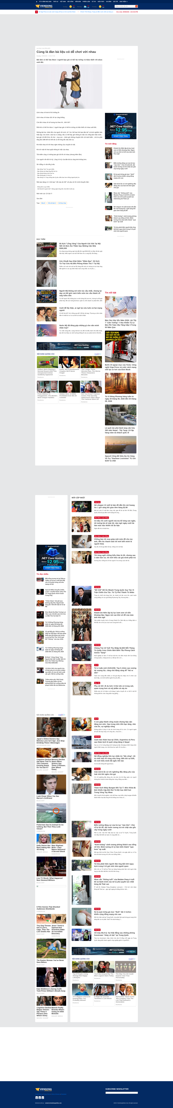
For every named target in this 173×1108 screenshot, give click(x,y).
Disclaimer (63, 1094)
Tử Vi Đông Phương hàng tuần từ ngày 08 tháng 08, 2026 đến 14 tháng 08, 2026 (54, 624)
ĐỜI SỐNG (70, 1)
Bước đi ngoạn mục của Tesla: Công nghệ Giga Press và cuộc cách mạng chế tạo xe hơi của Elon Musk (120, 367)
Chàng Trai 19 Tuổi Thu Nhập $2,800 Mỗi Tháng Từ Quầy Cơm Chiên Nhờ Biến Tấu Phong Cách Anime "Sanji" (114, 650)
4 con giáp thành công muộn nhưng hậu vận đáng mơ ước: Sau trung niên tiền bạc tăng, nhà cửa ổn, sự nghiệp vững (115, 724)
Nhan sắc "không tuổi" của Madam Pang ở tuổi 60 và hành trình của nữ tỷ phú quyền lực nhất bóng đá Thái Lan (114, 881)
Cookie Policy (38, 1094)
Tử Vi (96, 665)
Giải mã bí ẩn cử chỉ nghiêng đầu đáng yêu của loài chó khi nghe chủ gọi (125, 185)
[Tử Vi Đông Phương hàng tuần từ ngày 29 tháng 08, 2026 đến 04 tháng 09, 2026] (120, 383)
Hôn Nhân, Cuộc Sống (101, 517)
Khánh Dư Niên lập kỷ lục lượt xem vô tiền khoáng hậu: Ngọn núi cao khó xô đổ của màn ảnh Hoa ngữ (114, 615)
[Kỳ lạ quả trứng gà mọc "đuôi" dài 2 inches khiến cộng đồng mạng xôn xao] (108, 176)
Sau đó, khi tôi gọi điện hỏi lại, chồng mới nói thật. (108, 547)
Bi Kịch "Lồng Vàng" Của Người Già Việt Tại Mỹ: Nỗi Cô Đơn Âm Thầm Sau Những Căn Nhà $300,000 (80, 246)
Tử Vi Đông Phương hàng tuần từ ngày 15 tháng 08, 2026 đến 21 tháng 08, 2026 (54, 649)
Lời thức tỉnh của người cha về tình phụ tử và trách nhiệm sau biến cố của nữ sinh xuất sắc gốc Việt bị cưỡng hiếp (73, 12)
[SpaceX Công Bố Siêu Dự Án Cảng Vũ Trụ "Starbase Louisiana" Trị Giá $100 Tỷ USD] (120, 444)
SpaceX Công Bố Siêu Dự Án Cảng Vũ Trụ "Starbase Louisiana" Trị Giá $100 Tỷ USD (120, 458)
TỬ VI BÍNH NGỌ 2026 (45, 1)
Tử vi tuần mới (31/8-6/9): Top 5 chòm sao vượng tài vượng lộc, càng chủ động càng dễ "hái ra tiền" (115, 670)
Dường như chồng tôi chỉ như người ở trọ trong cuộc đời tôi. (111, 560)
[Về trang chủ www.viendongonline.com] (43, 6)
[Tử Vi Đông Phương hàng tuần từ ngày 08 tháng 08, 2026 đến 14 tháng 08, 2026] (40, 624)
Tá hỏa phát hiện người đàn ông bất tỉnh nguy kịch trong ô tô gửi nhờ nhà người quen (125, 229)
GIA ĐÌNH (108, 1)
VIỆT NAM (63, 1)
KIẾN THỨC (101, 1)
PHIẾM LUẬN (86, 1)
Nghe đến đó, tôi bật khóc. (101, 528)
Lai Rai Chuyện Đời (43, 48)
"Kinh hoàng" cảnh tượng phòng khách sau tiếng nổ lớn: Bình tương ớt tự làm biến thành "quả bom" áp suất (115, 847)
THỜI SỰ (55, 1)
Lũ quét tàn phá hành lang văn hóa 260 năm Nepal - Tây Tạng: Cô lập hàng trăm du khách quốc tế (120, 430)
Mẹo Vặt (97, 683)
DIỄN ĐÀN (78, 1)
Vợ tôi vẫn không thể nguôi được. (104, 763)
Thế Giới (97, 502)
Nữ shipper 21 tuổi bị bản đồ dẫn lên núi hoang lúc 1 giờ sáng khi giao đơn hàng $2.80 (125, 208)
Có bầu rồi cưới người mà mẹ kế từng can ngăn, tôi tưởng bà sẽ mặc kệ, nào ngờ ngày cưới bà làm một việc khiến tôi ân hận (115, 523)
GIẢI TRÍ (115, 1)
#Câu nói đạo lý (52, 203)
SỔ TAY (94, 1)
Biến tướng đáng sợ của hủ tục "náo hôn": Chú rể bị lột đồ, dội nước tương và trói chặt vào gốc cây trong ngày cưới (115, 827)
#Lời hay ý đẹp (62, 203)
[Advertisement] (86, 30)
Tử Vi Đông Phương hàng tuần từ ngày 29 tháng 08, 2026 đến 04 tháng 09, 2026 (120, 398)
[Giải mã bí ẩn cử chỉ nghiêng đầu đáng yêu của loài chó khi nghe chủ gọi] (108, 185)
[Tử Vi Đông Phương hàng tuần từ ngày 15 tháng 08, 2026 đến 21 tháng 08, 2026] (40, 649)
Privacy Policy (46, 1094)
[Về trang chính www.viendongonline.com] (36, 2)
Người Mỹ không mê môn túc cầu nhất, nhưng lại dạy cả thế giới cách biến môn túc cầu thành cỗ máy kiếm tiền (80, 293)
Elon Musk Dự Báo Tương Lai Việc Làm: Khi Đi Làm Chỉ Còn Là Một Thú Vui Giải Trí (55, 614)
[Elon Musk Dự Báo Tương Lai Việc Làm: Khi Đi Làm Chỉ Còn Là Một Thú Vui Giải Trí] (40, 614)
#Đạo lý (43, 203)
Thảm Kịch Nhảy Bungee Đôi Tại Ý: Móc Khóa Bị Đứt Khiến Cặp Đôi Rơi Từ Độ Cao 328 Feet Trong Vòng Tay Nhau (115, 790)
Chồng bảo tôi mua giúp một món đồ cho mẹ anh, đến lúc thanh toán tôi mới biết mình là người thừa (113, 541)
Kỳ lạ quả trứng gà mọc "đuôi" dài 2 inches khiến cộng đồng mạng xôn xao (124, 176)
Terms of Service (56, 1094)
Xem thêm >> (124, 1)
